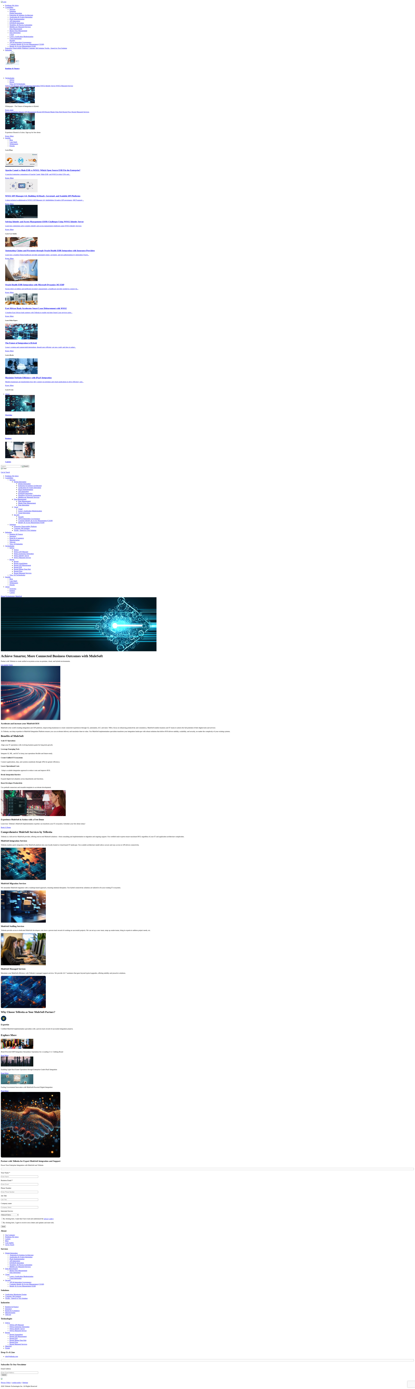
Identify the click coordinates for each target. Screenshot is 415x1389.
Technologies (9, 78)
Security (12, 40)
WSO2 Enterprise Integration (30, 86)
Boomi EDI (41, 112)
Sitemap (25, 1382)
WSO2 (12, 80)
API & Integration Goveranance (20, 42)
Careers (12, 592)
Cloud (12, 35)
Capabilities (9, 7)
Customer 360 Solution (36, 48)
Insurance (13, 536)
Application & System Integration (21, 17)
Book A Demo (6, 827)
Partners (12, 591)
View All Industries (16, 544)
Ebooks (12, 146)
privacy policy (48, 1219)
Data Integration (15, 33)
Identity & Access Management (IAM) (23, 46)
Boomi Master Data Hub (53, 112)
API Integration (15, 21)
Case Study (13, 142)
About (7, 394)
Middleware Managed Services (20, 27)
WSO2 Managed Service (64, 86)
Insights (7, 138)
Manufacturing (15, 540)
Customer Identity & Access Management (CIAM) (27, 44)
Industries (8, 50)
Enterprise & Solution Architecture (21, 15)
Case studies (9, 1243)
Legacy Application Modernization (21, 36)
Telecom (12, 542)
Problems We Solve (12, 5)
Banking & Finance (16, 534)
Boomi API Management (28, 112)
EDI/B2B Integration (17, 23)
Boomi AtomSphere (12, 112)
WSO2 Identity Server (48, 86)
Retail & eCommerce (17, 538)
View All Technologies (17, 84)
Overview (13, 589)
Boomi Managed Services (80, 112)
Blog (11, 140)
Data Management (16, 29)
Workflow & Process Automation (21, 25)
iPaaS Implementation (17, 19)
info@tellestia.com (11, 1356)
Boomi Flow (67, 112)
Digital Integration (16, 13)
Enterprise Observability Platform (16, 48)
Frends (7, 1348)
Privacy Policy (6, 1382)
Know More (9, 136)
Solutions (13, 11)
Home (3, 596)
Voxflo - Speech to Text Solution (56, 48)
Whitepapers (14, 144)
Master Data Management (18, 31)
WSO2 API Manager (12, 86)
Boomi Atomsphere (16, 1334)
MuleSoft (18, 596)
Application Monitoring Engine (16, 1294)
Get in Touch (5, 472)
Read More (5, 1055)
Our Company (10, 1235)
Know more (9, 110)
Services (12, 9)
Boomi (12, 82)
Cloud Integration (16, 38)
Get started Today (7, 665)
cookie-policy (16, 1382)
